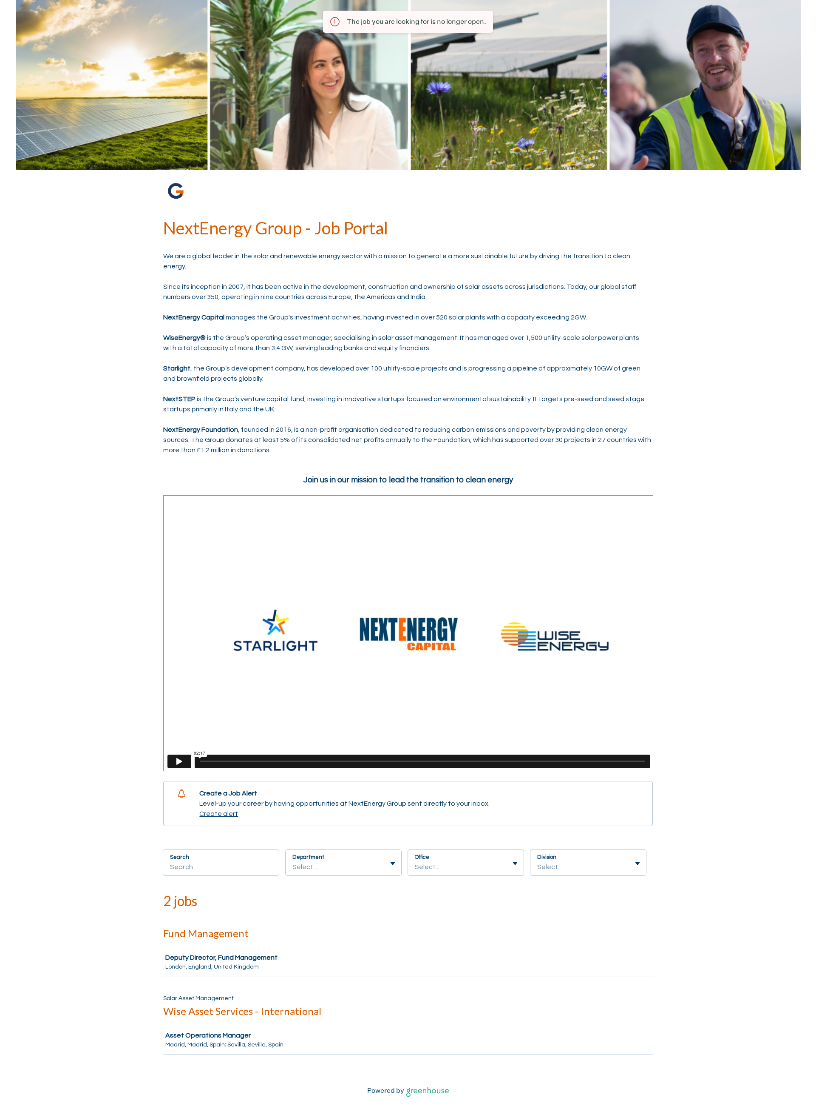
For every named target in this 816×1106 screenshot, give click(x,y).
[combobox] (293, 867)
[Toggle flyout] (393, 863)
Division (546, 857)
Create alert (218, 813)
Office (422, 857)
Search (179, 857)
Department (308, 857)
